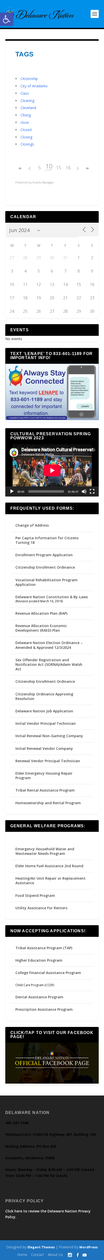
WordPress (88, 1247)
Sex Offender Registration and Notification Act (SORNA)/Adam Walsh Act (48, 664)
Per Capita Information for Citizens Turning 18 (47, 540)
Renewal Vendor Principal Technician (47, 760)
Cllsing (25, 115)
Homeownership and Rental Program (48, 802)
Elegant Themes (41, 1247)
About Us (55, 1254)
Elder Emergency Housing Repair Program (43, 775)
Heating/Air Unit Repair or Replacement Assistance (50, 880)
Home (22, 1254)
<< (20, 168)
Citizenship (29, 78)
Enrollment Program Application (44, 554)
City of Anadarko (34, 86)
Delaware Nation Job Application (44, 711)
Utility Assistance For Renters (41, 907)
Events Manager (43, 182)
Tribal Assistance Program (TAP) (43, 947)
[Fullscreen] (92, 491)
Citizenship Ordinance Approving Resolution (44, 696)
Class (24, 93)
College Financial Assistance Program (48, 972)
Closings (27, 144)
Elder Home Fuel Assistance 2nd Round (49, 865)
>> (87, 168)
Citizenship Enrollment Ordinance (45, 567)
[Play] (11, 491)
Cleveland (28, 107)
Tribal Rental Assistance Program (45, 790)
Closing (26, 137)
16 (68, 167)
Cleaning (27, 100)
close (24, 122)
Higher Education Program (38, 960)
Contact (37, 1254)
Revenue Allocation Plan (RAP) (41, 613)
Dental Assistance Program (39, 997)
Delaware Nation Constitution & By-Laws (51, 596)
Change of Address (32, 525)
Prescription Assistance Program (44, 1009)
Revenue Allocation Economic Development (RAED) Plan (41, 628)
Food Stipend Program (35, 895)
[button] (6, 19)
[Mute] (84, 491)
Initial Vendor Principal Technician (45, 723)
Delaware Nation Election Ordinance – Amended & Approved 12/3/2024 (49, 645)
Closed (26, 129)
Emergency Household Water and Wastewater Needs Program (44, 851)
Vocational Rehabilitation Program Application (46, 582)
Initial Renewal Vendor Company (44, 748)
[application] (52, 470)
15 (58, 167)
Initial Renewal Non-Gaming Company (49, 735)
